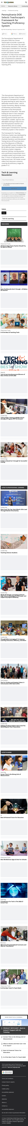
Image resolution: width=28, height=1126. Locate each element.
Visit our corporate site (14, 1067)
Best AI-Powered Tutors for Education (12, 1051)
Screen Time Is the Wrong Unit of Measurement (14, 1038)
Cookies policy (5, 1089)
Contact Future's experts (8, 1082)
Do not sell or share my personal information (13, 1112)
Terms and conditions (7, 1078)
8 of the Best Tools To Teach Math (14, 1057)
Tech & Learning (7, 29)
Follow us (15, 33)
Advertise (4, 1099)
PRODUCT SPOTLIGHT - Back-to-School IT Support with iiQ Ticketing (14, 1030)
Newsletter (23, 33)
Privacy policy (5, 1085)
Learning (4, 10)
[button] (2, 2)
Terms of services (20, 193)
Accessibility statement (8, 1092)
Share (5, 33)
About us (4, 1102)
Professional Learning (13, 10)
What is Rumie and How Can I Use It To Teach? (14, 1044)
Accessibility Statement (8, 1109)
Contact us (4, 1106)
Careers (4, 1095)
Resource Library (12, 6)
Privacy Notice (22, 194)
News (4, 213)
